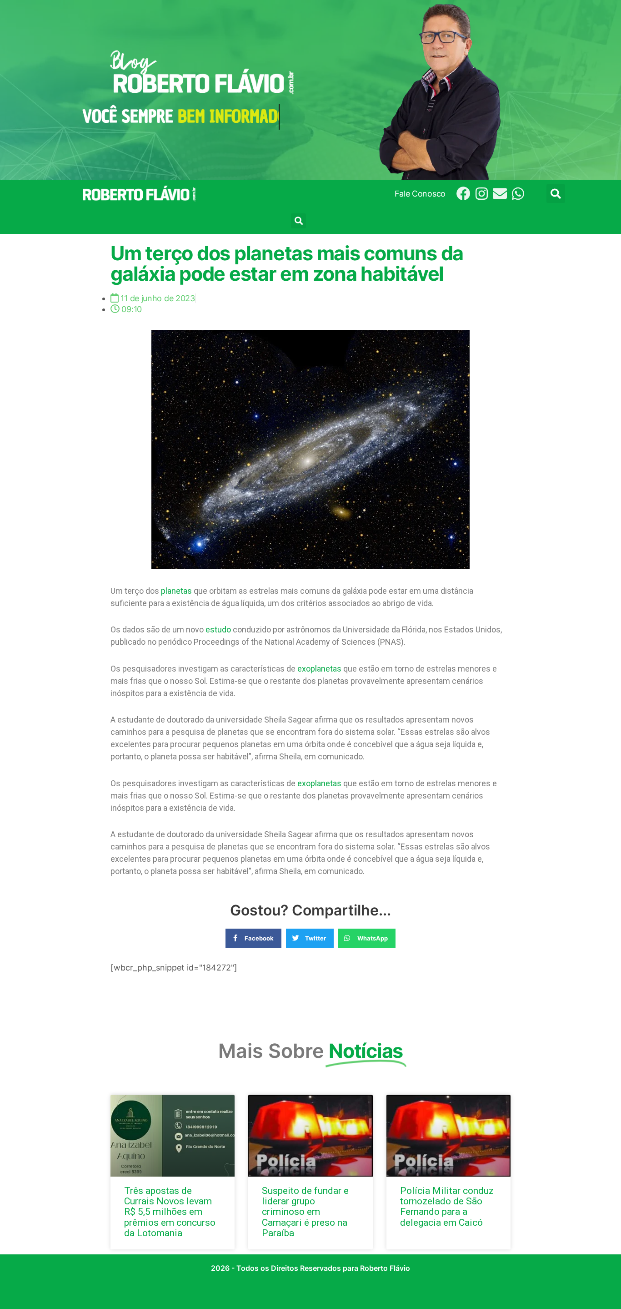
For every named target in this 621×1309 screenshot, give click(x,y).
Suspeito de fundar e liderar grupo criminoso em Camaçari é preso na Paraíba (305, 1211)
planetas (176, 591)
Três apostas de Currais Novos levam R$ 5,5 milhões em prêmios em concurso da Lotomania (169, 1211)
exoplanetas (319, 668)
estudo (218, 629)
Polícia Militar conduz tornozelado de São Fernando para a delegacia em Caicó (447, 1206)
